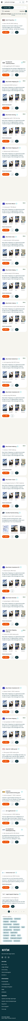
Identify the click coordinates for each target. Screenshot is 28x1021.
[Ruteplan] (17, 32)
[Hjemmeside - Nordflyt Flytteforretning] (12, 536)
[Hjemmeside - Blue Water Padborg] (12, 473)
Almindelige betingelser (7, 986)
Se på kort (22, 11)
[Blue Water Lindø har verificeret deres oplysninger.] (16, 237)
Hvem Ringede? (5, 1006)
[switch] (2, 11)
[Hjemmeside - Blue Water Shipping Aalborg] (12, 657)
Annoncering (4, 969)
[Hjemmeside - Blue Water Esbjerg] (12, 296)
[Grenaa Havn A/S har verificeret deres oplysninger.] (16, 872)
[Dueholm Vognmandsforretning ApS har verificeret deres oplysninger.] (22, 792)
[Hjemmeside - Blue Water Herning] (12, 141)
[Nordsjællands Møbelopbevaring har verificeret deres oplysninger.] (22, 829)
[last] (24, 912)
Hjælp (3, 989)
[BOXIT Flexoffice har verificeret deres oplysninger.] (15, 20)
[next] (21, 912)
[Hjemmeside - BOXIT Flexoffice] (12, 32)
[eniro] (2, 2)
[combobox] (12, 2)
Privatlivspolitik (5, 981)
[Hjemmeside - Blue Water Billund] (12, 230)
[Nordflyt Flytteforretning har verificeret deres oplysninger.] (20, 512)
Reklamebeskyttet (6, 105)
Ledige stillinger (5, 967)
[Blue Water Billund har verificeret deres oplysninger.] (16, 203)
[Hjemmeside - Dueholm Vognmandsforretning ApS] (12, 804)
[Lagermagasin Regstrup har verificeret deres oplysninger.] (20, 894)
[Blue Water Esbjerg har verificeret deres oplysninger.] (17, 270)
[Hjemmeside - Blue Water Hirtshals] (12, 624)
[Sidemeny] (27, 1)
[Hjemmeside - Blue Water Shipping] (12, 742)
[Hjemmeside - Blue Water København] (12, 385)
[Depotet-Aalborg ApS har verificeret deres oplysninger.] (18, 749)
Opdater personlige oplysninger (9, 998)
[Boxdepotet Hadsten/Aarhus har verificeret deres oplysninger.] (22, 62)
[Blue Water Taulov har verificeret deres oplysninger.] (16, 479)
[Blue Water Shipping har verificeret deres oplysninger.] (17, 718)
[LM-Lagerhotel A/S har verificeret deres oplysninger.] (17, 811)
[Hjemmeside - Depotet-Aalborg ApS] (12, 761)
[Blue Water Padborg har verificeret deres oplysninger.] (17, 446)
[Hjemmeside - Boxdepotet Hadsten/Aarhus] (12, 75)
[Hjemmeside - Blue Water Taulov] (12, 506)
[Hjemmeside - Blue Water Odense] (12, 329)
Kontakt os (4, 975)
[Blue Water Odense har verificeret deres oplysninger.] (17, 303)
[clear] (20, 2)
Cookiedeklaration (6, 984)
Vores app (4, 1009)
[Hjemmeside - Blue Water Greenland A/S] (12, 415)
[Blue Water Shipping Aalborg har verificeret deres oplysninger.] (22, 631)
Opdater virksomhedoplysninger (9, 1001)
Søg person (4, 1004)
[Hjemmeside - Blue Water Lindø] (12, 263)
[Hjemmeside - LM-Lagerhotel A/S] (12, 823)
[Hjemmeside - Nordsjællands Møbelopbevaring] (12, 842)
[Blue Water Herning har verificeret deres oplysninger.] (17, 114)
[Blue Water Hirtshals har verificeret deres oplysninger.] (17, 597)
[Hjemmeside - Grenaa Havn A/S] (12, 887)
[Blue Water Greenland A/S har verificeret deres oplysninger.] (21, 392)
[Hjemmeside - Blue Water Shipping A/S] (12, 108)
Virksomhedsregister (6, 972)
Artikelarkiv (4, 992)
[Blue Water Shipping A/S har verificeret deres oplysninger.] (20, 81)
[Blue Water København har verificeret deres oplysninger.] (19, 359)
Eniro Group (4, 964)
